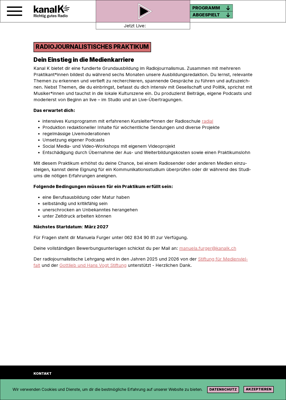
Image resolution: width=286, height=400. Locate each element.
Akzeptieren (258, 389)
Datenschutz (223, 389)
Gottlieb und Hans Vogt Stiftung (92, 265)
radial (207, 121)
